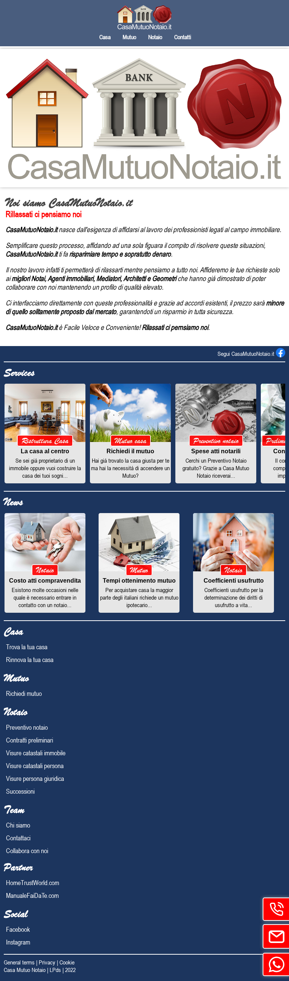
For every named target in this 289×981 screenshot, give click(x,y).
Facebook (18, 929)
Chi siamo (18, 825)
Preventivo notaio (27, 727)
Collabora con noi (27, 850)
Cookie (67, 962)
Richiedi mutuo (24, 693)
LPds (55, 969)
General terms (19, 962)
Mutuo (129, 37)
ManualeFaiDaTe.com (32, 895)
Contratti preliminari (29, 740)
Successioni (20, 791)
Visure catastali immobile (35, 753)
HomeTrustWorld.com (32, 882)
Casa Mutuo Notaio (25, 969)
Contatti (182, 37)
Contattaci (18, 838)
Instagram (18, 942)
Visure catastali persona (35, 765)
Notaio (155, 37)
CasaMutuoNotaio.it (253, 353)
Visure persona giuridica (35, 778)
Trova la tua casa (26, 646)
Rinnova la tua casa (29, 659)
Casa (105, 37)
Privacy (47, 962)
